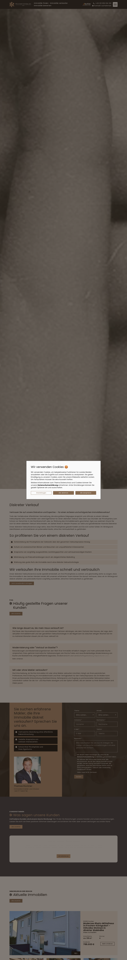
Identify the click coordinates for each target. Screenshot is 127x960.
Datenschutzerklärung (48, 485)
